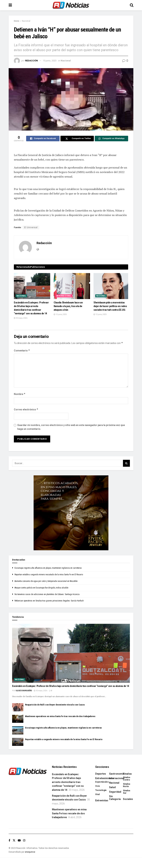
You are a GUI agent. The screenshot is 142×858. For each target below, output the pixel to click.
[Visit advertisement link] (71, 512)
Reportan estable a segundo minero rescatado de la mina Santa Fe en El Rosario (49, 574)
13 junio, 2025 (61, 314)
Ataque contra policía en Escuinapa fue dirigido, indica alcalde (41, 588)
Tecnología (100, 790)
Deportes (100, 773)
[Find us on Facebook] (9, 840)
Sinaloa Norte (126, 785)
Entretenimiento (104, 778)
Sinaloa (127, 773)
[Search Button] (131, 5)
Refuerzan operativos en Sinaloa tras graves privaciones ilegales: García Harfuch (49, 601)
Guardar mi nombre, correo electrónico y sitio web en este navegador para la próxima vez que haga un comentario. (71, 427)
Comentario (22, 350)
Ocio (97, 786)
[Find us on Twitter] (14, 840)
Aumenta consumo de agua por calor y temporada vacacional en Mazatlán (46, 581)
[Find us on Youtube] (19, 840)
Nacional (26, 21)
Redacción (31, 60)
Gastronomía (116, 773)
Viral (97, 794)
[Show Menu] (10, 5)
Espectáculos (102, 782)
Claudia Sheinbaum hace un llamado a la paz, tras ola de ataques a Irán (68, 306)
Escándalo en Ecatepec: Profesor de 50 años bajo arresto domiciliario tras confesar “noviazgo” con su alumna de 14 (70, 686)
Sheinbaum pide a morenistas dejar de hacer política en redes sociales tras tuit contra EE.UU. (110, 306)
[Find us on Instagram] (24, 840)
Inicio (16, 21)
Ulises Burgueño (24, 691)
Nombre (19, 394)
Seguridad (115, 791)
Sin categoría (115, 797)
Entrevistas (101, 800)
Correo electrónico (26, 409)
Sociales (128, 799)
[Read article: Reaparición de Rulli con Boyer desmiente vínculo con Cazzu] (17, 707)
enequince (30, 852)
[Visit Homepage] (71, 5)
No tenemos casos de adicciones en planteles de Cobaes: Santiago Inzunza (47, 594)
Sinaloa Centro (126, 778)
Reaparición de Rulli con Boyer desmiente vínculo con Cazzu (55, 704)
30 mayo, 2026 (21, 318)
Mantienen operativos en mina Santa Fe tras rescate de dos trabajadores (60, 716)
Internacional (63, 296)
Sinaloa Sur (126, 791)
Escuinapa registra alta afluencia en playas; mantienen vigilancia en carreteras (48, 568)
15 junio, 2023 (49, 60)
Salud (112, 787)
